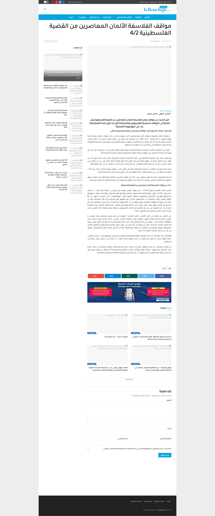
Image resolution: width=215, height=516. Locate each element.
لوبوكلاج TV (82, 17)
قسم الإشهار (153, 2)
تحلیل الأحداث (107, 17)
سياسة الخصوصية (144, 2)
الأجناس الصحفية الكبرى (124, 17)
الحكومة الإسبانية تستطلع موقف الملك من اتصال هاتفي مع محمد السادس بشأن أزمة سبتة (63, 75)
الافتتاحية (138, 17)
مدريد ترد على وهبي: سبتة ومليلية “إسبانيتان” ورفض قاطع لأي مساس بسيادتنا (56, 175)
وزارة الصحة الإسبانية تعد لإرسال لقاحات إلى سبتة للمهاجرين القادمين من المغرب (56, 100)
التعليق (168, 400)
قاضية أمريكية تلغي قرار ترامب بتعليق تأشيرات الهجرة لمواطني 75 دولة (55, 113)
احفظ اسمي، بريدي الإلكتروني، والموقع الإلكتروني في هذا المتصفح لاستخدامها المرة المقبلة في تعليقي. (137, 448)
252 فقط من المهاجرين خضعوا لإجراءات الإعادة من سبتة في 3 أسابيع (56, 162)
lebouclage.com (162, 510)
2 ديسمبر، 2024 (166, 41)
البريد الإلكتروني (122, 438)
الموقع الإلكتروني (165, 438)
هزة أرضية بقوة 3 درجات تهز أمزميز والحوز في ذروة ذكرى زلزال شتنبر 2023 (56, 125)
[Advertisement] (107, 475)
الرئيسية (147, 17)
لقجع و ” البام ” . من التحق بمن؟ (116, 337)
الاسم (168, 428)
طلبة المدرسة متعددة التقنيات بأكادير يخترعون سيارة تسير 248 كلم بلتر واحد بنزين (56, 138)
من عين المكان (94, 17)
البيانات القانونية (162, 2)
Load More (129, 379)
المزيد (71, 17)
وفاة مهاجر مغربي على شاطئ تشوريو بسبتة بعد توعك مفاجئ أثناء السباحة (56, 187)
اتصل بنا (169, 2)
